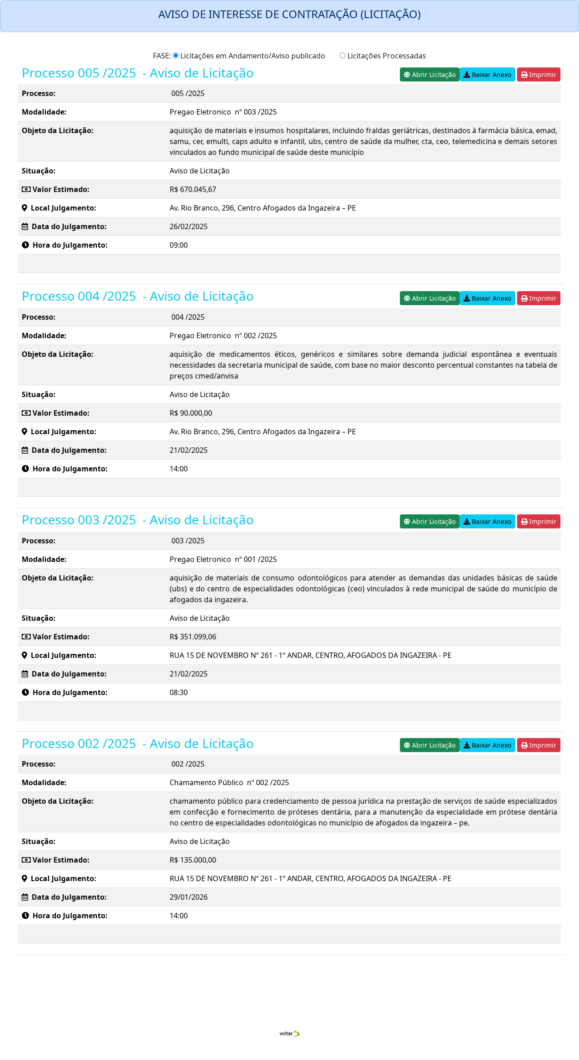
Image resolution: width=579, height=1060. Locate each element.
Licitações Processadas (386, 56)
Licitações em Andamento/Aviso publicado (252, 56)
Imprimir (541, 74)
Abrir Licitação (433, 74)
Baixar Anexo (490, 74)
